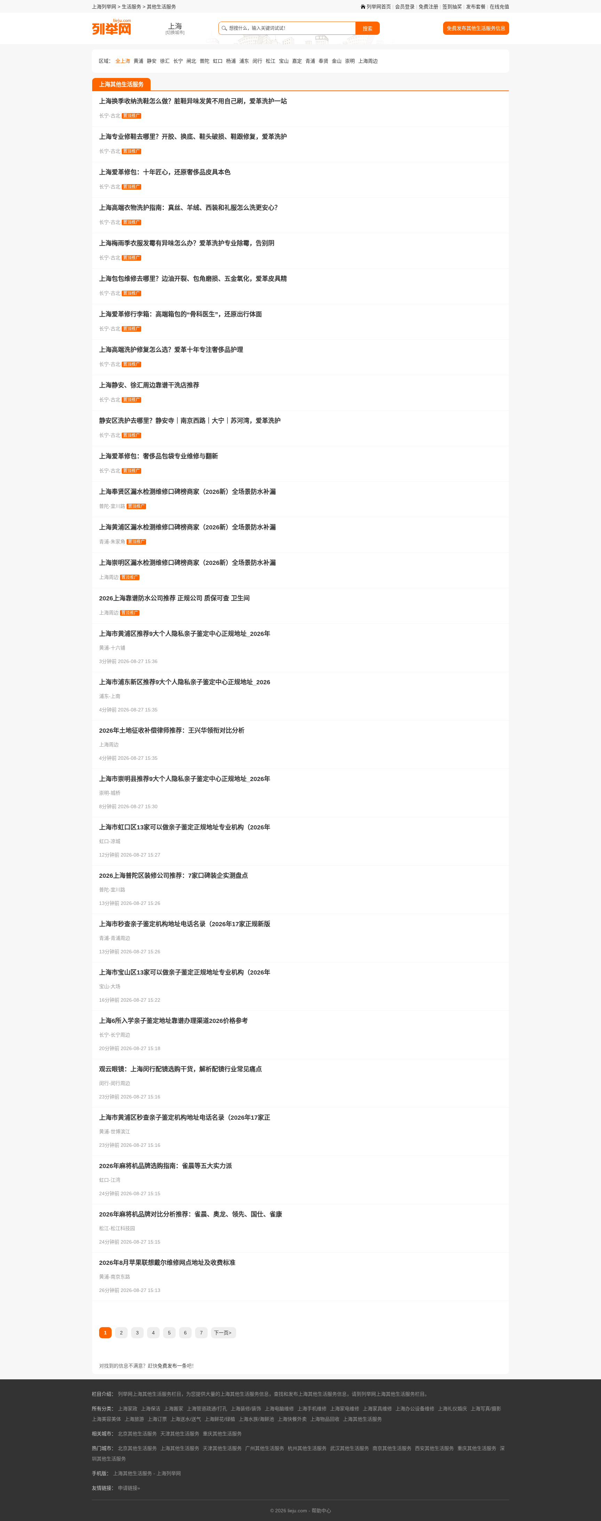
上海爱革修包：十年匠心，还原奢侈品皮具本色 (165, 172)
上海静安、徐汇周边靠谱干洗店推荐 (149, 385)
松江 (270, 61)
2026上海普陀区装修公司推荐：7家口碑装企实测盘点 (173, 875)
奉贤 (323, 61)
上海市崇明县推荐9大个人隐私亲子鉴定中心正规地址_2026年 (184, 778)
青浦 (310, 61)
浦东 (244, 61)
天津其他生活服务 (179, 1433)
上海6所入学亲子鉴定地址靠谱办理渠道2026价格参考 (173, 1020)
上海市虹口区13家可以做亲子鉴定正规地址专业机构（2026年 (184, 827)
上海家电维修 (344, 1408)
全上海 (122, 61)
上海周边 (368, 61)
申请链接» (129, 1488)
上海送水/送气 (185, 1419)
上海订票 (157, 1419)
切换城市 (175, 32)
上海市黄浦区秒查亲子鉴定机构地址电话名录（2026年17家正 (184, 1117)
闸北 (191, 61)
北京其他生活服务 (137, 1433)
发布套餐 (476, 6)
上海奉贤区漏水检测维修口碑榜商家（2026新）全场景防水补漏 (187, 491)
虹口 (218, 61)
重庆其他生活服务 (222, 1433)
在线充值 (499, 6)
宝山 (284, 61)
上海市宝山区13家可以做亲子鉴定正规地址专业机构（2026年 (184, 972)
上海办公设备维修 (414, 1408)
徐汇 (165, 61)
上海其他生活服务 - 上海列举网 (147, 1473)
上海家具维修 (377, 1408)
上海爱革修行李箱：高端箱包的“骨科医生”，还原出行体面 (180, 314)
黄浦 (138, 61)
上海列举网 (104, 6)
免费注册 (428, 6)
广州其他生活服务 (264, 1448)
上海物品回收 (324, 1419)
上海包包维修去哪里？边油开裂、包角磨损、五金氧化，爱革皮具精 (193, 278)
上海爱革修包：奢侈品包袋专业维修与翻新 (158, 456)
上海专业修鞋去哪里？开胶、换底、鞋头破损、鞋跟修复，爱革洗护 (193, 136)
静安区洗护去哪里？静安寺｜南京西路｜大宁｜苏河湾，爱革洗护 (190, 420)
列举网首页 (379, 6)
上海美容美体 (106, 1419)
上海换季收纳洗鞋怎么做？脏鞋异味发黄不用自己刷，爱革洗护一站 (193, 101)
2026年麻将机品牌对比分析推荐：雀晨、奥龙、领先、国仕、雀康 (190, 1214)
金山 (337, 61)
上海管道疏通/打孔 (207, 1408)
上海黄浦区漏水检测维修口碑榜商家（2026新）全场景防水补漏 (187, 527)
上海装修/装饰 (246, 1408)
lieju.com (297, 1510)
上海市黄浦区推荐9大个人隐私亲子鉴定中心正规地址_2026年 (184, 633)
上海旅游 (134, 1419)
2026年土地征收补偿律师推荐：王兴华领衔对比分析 (172, 730)
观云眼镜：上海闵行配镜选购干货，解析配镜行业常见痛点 (180, 1069)
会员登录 (405, 6)
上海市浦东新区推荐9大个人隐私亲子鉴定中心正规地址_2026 (184, 682)
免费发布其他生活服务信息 (476, 28)
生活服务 (131, 6)
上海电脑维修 (279, 1408)
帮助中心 (321, 1510)
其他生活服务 (161, 6)
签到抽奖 (452, 6)
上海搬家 (173, 1408)
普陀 (204, 61)
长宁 (178, 61)
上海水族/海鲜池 (256, 1419)
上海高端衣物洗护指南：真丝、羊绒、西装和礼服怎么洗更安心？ (190, 207)
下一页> (222, 1332)
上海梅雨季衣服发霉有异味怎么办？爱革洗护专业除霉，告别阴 (186, 243)
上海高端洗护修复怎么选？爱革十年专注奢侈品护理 (171, 349)
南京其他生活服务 (391, 1448)
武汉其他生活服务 (349, 1448)
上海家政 (127, 1408)
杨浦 (231, 61)
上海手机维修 (312, 1408)
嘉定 (297, 61)
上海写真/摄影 (486, 1408)
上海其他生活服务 (362, 1419)
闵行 (257, 61)
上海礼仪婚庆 (452, 1408)
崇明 (350, 61)
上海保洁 (150, 1408)
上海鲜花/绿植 (220, 1419)
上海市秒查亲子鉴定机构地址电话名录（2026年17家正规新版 (184, 924)
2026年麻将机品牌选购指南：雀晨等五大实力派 (165, 1166)
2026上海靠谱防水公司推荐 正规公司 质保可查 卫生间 (174, 598)
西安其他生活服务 (434, 1448)
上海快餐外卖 (292, 1419)
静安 (152, 61)
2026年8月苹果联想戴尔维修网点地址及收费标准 (167, 1262)
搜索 (367, 28)
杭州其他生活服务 (307, 1448)
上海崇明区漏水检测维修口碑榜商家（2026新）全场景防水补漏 (187, 562)
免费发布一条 (172, 1366)
